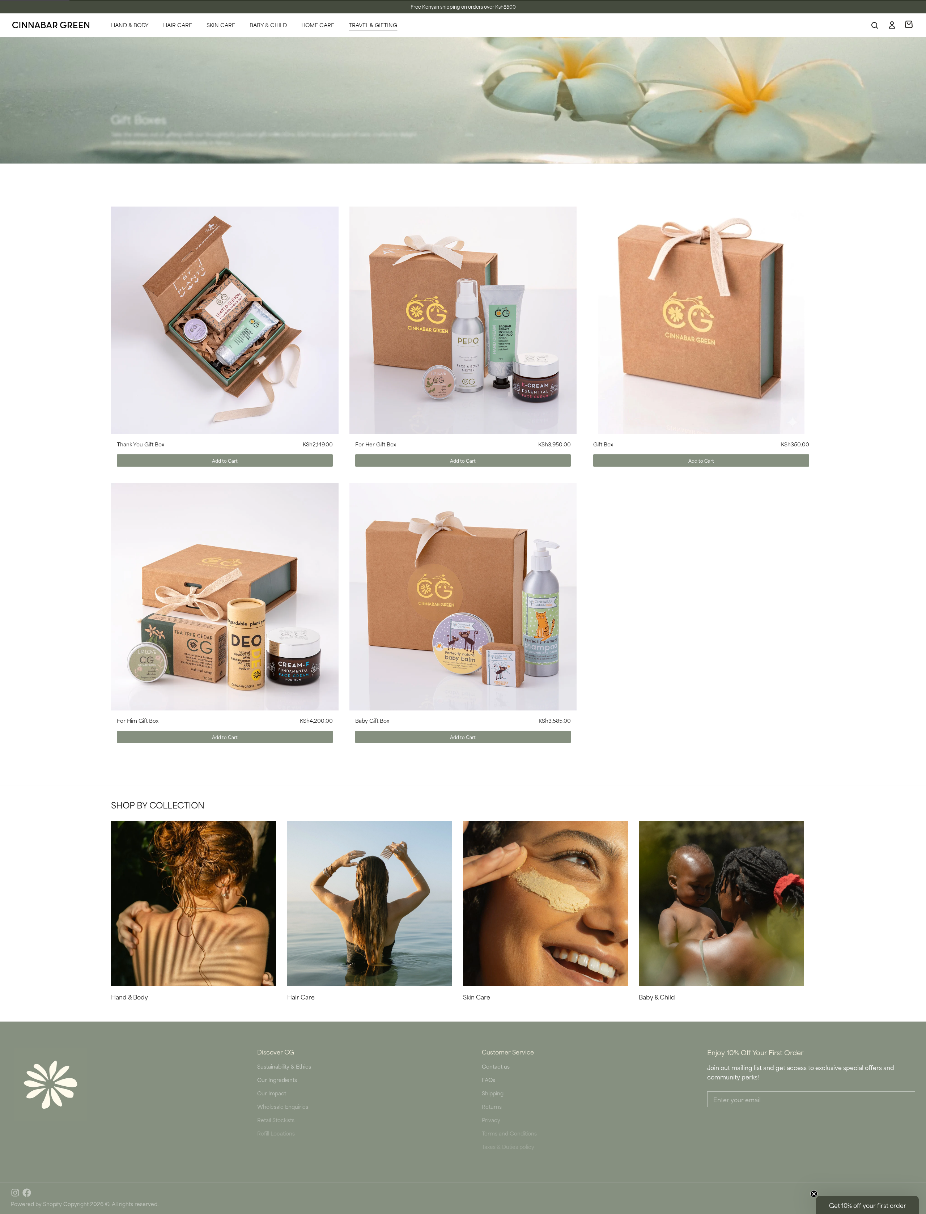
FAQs (488, 1079)
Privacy (491, 1120)
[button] (225, 460)
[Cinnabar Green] (50, 25)
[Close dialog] (917, 1098)
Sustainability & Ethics (284, 1066)
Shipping (493, 1093)
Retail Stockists (275, 1120)
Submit (844, 1174)
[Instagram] (15, 1192)
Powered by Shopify (36, 1204)
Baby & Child (268, 25)
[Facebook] (26, 1192)
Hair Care (177, 25)
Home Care (317, 25)
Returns (492, 1106)
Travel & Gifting (373, 25)
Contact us (496, 1066)
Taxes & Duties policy (508, 1146)
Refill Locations (276, 1133)
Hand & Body (130, 25)
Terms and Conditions (509, 1133)
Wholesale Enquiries (282, 1106)
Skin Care (221, 25)
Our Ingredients (277, 1079)
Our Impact (271, 1093)
